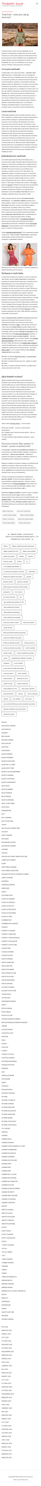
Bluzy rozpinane (8, 800)
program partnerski (9, 1061)
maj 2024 (5, 1411)
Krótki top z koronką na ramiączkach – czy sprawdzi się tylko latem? (22, 538)
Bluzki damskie (7, 754)
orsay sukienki (18, 663)
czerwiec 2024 (7, 1408)
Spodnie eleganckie (9, 1111)
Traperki (5, 1266)
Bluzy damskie (7, 793)
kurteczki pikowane (22, 334)
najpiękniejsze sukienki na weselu (22, 658)
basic (34, 182)
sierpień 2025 (6, 1358)
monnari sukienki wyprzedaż (25, 653)
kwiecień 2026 (7, 1330)
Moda (4, 1005)
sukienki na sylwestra (10, 1181)
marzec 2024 (6, 1419)
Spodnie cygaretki (8, 1100)
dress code (5, 350)
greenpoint (6, 592)
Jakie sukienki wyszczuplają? (12, 617)
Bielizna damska (7, 740)
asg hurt (30, 556)
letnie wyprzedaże (28, 622)
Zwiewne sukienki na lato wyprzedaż (14, 709)
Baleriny (5, 733)
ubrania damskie (8, 694)
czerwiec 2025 (7, 1366)
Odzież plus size (7, 1033)
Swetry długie (7, 1213)
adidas (4, 722)
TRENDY (4, 1270)
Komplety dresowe (9, 934)
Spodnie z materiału (9, 1125)
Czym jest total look (23, 511)
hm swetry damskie (9, 597)
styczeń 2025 (6, 1383)
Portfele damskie (8, 1058)
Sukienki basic (7, 1139)
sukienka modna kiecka (13, 232)
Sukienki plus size (8, 1185)
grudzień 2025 (7, 1344)
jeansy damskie (7, 877)
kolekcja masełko (8, 902)
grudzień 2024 (7, 1387)
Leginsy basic (6, 994)
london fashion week (9, 515)
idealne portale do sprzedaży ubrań (15, 874)
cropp (4, 824)
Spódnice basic (7, 1089)
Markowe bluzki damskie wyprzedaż (14, 633)
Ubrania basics (7, 1280)
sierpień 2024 (6, 1401)
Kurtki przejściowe (9, 973)
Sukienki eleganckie (9, 1153)
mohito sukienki (30, 648)
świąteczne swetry (9, 714)
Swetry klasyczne (8, 1217)
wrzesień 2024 (7, 1397)
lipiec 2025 (5, 1362)
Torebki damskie (8, 1262)
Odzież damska (7, 1029)
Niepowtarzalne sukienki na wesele (14, 1022)
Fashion (4, 853)
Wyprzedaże (6, 1305)
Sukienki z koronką (9, 1199)
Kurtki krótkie (7, 966)
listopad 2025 (7, 1348)
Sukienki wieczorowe (9, 1195)
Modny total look (8, 519)
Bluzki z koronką (8, 779)
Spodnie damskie (8, 1104)
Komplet (5, 927)
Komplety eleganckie (9, 941)
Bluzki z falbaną (7, 775)
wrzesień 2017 (7, 1454)
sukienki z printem (8, 1202)
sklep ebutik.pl (7, 678)
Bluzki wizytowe (8, 768)
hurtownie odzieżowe (10, 870)
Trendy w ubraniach (7, 11)
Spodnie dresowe (8, 1107)
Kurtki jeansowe (8, 962)
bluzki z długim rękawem (11, 772)
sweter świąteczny (22, 683)
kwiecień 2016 (7, 1457)
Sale (3, 1072)
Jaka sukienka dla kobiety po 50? (13, 602)
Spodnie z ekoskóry (9, 1121)
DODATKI (5, 832)
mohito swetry (7, 653)
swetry (4, 1206)
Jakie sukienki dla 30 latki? (11, 607)
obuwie (4, 1026)
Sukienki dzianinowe (9, 1149)
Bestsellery (6, 736)
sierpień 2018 (6, 1436)
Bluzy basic (6, 786)
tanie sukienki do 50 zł (10, 688)
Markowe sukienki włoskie (11, 643)
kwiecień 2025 (7, 1373)
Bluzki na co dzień (8, 764)
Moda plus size (7, 1015)
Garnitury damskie (9, 860)
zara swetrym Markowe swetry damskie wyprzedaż (19, 704)
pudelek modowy (8, 1065)
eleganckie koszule (9, 842)
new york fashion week (25, 519)
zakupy (4, 1308)
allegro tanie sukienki (29, 551)
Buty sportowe (7, 821)
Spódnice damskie (8, 1093)
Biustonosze (6, 743)
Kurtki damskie (7, 959)
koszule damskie (20, 483)
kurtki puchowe (8, 976)
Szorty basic (6, 1231)
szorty (10, 185)
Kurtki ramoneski (8, 980)
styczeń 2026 (6, 1341)
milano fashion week (26, 515)
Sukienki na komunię (9, 1178)
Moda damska (7, 1008)
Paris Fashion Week (9, 523)
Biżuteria (27, 309)
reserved (5, 1068)
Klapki (4, 892)
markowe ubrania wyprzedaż (12, 648)
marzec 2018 (6, 1447)
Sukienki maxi (6, 1164)
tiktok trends (7, 1252)
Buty (3, 814)
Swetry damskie (7, 1209)
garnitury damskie (22, 582)
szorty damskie (7, 1234)
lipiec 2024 (5, 1404)
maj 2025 (5, 1369)
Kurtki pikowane (8, 969)
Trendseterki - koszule (12, 3)
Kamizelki (5, 881)
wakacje (5, 1298)
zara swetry (28, 699)
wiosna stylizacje (32, 694)
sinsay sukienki (22, 673)
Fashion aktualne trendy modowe (14, 856)
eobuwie (5, 849)
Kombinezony (7, 920)
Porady (4, 1051)
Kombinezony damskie (10, 923)
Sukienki (4, 1135)
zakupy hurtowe (8, 1312)
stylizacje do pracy (22, 678)
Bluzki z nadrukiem (9, 782)
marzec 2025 (6, 1376)
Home (4, 863)
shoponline (6, 1079)
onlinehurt (6, 663)
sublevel (5, 1132)
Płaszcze (5, 1047)
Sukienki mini (6, 1171)
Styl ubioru (6, 1128)
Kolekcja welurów (9, 909)
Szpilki (4, 1241)
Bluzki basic (6, 750)
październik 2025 (8, 1351)
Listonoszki (6, 998)
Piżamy (4, 1043)
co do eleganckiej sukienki (11, 566)
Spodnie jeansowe (8, 1114)
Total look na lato (24, 523)
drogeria (5, 839)
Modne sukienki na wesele (11, 1019)
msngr (5, 658)
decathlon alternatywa (11, 828)
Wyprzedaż (6, 1301)
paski (3, 1040)
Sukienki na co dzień (9, 1174)
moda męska (6, 1012)
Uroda (4, 1294)
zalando (5, 699)
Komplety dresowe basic (11, 938)
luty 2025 (5, 1380)
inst (21, 597)
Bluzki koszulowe (8, 761)
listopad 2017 (7, 1450)
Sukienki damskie (8, 1142)
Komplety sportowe (9, 945)
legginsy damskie (8, 987)
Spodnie (4, 1096)
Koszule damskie (8, 952)
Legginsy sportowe (9, 990)
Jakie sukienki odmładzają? (11, 612)
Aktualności (6, 729)
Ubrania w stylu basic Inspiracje (14, 1291)
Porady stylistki (8, 1054)
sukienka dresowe (8, 338)
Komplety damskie (8, 930)
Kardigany (5, 888)
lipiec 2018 (5, 1440)
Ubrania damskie (8, 1284)
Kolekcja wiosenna (9, 913)
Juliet (14, 1479)
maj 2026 (5, 1327)
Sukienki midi (6, 1167)
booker (19, 561)
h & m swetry (18, 592)
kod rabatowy (7, 895)
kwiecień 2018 (7, 1443)
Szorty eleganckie (8, 1238)
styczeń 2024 (6, 1426)
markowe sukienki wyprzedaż (12, 638)
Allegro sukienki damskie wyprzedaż (23, 546)
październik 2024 (8, 1394)
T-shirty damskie (8, 1245)
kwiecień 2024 (7, 1415)
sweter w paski (8, 683)
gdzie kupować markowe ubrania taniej (15, 587)
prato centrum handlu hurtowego (13, 668)
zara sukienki (16, 699)
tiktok (4, 1248)
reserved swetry (8, 673)
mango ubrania (8, 627)
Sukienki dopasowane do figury (13, 1146)
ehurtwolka (31, 571)
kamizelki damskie (8, 885)
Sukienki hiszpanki (8, 1157)
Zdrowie (5, 1315)
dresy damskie (7, 835)
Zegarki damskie (8, 1319)
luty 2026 (5, 1337)
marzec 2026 (6, 1334)
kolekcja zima (7, 916)
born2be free (6, 810)
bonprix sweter (8, 561)
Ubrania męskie (7, 1287)
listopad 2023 (7, 1433)
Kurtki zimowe (7, 983)
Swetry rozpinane (8, 1224)
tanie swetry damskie (27, 688)
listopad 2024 (7, 1390)
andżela (21, 556)
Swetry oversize (8, 1220)
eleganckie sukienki (9, 846)
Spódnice (5, 1086)
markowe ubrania (29, 643)
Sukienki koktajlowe (9, 1160)
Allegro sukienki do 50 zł (10, 551)
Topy (3, 1255)
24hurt (5, 546)
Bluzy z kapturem (8, 803)
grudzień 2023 (7, 1429)
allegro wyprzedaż (9, 556)
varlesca (20, 694)
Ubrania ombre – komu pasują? (22, 534)
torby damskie (7, 1259)
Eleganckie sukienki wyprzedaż (12, 577)
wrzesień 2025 (7, 1355)
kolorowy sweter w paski (11, 622)
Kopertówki (6, 948)
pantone (5, 1036)
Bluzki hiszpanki (7, 757)
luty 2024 (5, 1422)
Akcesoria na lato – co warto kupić (25, 356)
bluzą (18, 324)
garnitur (28, 577)
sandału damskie (8, 1075)
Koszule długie (7, 955)
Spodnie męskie (7, 1118)
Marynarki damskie (9, 1001)
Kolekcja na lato (8, 906)
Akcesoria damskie (8, 726)
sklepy (4, 1082)
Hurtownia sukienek (9, 867)
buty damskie (6, 817)
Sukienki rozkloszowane (11, 1188)
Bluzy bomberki (7, 789)
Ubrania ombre (15, 423)
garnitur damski (8, 582)
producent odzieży (27, 219)
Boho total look (8, 511)
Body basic (6, 807)
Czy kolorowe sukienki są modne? (13, 571)
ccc (27, 561)
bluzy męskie (6, 796)
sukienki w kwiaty (8, 1192)
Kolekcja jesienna (8, 899)
